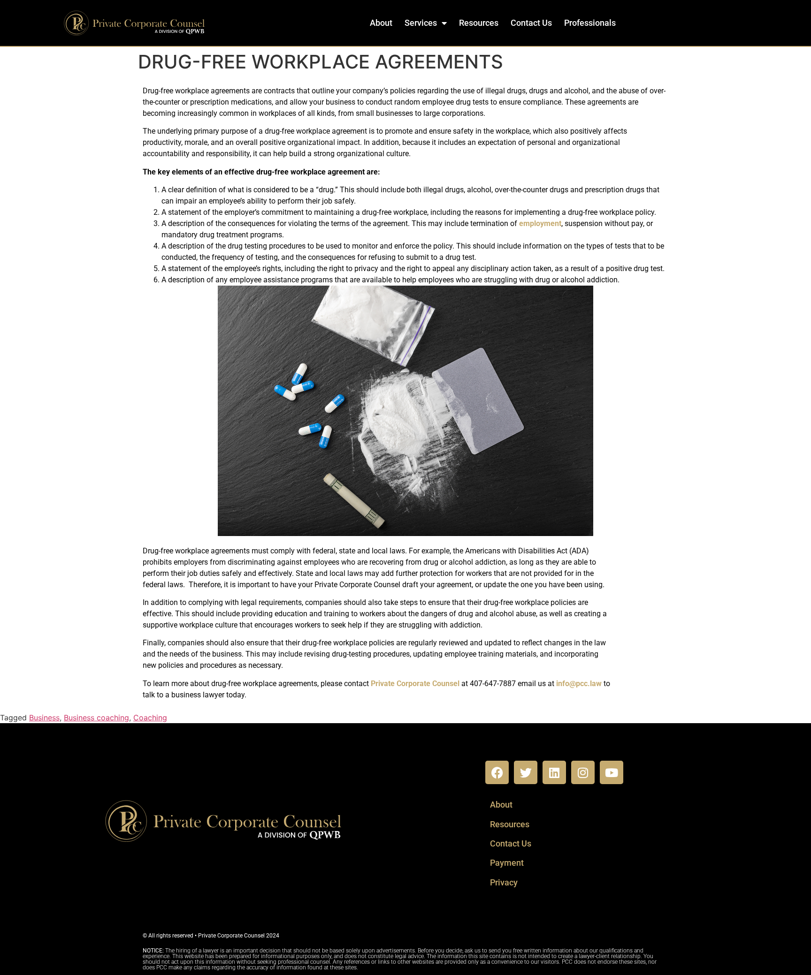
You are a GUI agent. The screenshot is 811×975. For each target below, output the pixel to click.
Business (44, 717)
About (381, 23)
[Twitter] (525, 772)
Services (421, 23)
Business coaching (96, 717)
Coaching (150, 717)
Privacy (504, 882)
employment (540, 223)
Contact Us (531, 23)
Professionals (590, 23)
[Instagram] (583, 772)
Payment (507, 863)
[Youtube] (611, 772)
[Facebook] (497, 772)
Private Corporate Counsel (415, 683)
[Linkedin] (554, 772)
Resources (478, 23)
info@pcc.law (580, 683)
